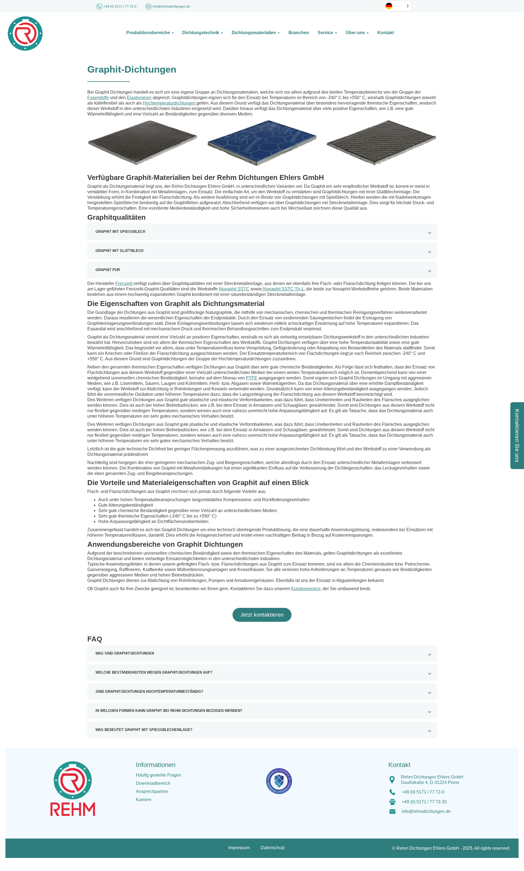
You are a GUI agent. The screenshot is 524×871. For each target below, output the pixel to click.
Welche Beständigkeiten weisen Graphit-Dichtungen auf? (154, 672)
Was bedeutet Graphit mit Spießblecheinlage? (144, 730)
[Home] (61, 33)
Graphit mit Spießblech (120, 232)
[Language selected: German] (397, 6)
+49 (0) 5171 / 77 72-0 (120, 6)
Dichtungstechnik (201, 32)
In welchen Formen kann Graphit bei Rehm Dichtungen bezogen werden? (169, 711)
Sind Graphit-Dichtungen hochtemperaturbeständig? (149, 692)
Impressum (239, 847)
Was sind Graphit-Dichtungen (125, 653)
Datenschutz (273, 847)
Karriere (143, 799)
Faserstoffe (98, 97)
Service (326, 32)
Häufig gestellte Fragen (158, 775)
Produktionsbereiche (148, 32)
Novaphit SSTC (234, 289)
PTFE (251, 378)
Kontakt (385, 32)
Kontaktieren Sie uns (517, 435)
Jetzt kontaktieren (262, 615)
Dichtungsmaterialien (254, 32)
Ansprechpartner (152, 791)
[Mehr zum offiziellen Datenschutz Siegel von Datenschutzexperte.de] (281, 777)
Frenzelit (124, 283)
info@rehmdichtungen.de (426, 811)
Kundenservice (305, 588)
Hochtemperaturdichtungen (169, 103)
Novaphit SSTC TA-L (283, 289)
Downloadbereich (153, 783)
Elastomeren (139, 97)
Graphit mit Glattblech (119, 251)
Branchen (298, 32)
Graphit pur (108, 270)
